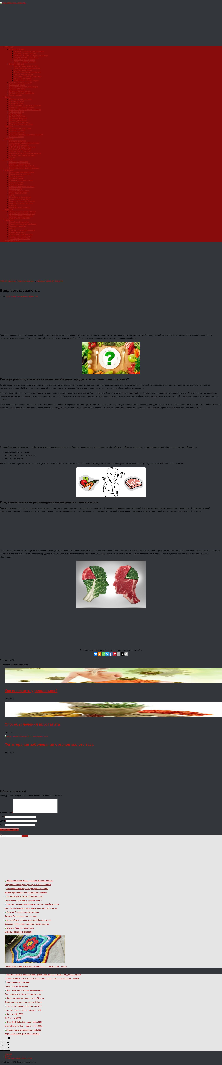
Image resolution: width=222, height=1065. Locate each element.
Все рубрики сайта (13, 241)
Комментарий (6, 813)
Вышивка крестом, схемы (20, 128)
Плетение (9, 160)
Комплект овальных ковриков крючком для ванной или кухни (31, 908)
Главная (8, 1054)
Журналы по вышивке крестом (22, 212)
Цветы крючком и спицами (20, 83)
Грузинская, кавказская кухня (21, 172)
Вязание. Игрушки (17, 85)
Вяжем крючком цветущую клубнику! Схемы (23, 1002)
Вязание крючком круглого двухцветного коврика (26, 893)
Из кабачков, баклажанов (20, 197)
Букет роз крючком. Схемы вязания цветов (23, 994)
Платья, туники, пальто (23, 74)
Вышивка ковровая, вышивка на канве (26, 135)
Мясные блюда (15, 189)
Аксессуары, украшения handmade (24, 143)
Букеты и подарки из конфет (21, 234)
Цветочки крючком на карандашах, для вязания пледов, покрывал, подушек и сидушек (42, 978)
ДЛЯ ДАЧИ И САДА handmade (22, 147)
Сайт (2, 825)
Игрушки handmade (17, 141)
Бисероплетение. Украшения (21, 166)
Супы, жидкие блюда (18, 193)
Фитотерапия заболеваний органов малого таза (49, 744)
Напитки (12, 205)
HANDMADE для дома (19, 145)
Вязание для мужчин (23, 70)
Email (3, 821)
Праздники (9, 220)
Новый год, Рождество (19, 222)
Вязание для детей (17, 89)
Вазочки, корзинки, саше (24, 60)
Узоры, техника (15, 95)
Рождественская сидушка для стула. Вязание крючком (28, 885)
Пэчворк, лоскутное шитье (20, 99)
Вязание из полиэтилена (19, 91)
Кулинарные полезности (19, 207)
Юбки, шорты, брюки (23, 78)
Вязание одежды (16, 64)
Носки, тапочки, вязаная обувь (27, 68)
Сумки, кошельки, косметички (21, 93)
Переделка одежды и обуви (21, 124)
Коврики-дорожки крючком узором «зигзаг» (23, 900)
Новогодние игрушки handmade (22, 224)
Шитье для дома (16, 103)
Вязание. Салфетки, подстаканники (29, 51)
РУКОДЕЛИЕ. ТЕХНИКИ (19, 151)
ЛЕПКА (12, 158)
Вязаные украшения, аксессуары (23, 87)
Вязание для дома (17, 49)
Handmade (9, 139)
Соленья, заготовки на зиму (21, 180)
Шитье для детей (16, 101)
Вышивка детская (16, 133)
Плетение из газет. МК (18, 162)
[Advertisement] (69, 26)
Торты (12, 195)
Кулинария (9, 170)
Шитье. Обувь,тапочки (18, 122)
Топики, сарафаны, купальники (27, 72)
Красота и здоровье (26, 281)
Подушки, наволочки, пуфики (21, 108)
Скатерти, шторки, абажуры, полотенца (31, 56)
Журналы (9, 210)
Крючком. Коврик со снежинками (18, 932)
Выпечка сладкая (16, 176)
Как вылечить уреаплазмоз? (31, 691)
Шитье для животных (18, 118)
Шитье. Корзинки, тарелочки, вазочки (25, 105)
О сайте (8, 1056)
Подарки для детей (17, 232)
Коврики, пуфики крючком (25, 53)
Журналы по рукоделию (19, 218)
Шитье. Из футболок (18, 120)
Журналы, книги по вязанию (21, 216)
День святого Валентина (19, 239)
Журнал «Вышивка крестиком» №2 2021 (22, 1034)
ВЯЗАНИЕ (9, 47)
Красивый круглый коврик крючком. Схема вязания (27, 924)
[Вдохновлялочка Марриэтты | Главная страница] (13, 3)
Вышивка (9, 126)
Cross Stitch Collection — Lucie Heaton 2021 (23, 1026)
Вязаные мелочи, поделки (25, 62)
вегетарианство (13, 296)
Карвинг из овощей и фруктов (22, 201)
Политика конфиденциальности (18, 1058)
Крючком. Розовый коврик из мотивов (21, 916)
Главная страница (8, 281)
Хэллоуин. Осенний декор (20, 237)
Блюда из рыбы (16, 185)
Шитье (7, 97)
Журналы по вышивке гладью (22, 214)
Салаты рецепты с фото (19, 199)
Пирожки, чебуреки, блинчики (21, 187)
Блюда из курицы (16, 182)
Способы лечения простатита (32, 724)
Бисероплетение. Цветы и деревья (24, 168)
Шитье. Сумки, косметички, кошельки (25, 110)
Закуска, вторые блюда (19, 191)
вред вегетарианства (29, 296)
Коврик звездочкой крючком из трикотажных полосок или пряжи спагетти (36, 966)
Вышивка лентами (17, 130)
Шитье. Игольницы (17, 116)
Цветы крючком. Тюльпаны (16, 986)
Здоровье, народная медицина (49, 281)
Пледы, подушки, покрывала (26, 58)
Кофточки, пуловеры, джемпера (27, 76)
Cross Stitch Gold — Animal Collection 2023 (23, 1010)
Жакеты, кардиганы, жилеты (26, 66)
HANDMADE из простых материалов (25, 153)
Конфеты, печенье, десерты (21, 203)
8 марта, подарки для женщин (22, 230)
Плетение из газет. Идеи (19, 164)
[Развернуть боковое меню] (1, 834)
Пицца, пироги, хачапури (20, 174)
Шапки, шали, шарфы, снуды (26, 81)
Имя (2, 817)
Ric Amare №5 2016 (13, 1018)
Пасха (12, 228)
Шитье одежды (15, 114)
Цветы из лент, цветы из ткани (22, 155)
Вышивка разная (16, 137)
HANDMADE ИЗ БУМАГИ (20, 149)
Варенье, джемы (16, 178)
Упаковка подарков (17, 226)
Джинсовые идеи (16, 112)
